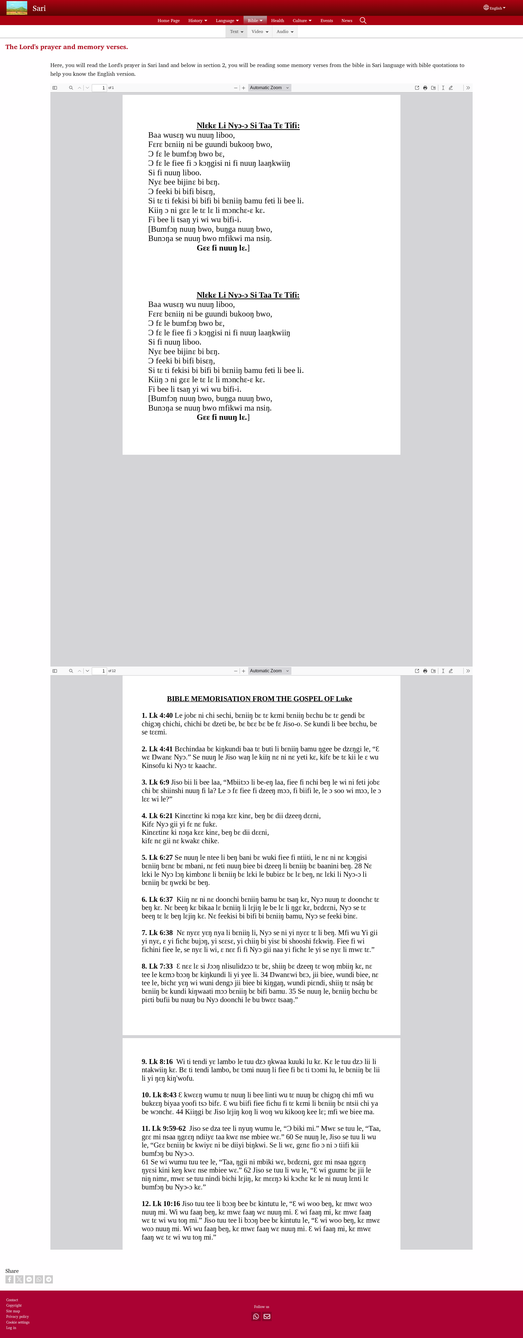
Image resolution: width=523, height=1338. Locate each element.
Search (363, 20)
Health (277, 20)
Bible (253, 20)
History (195, 20)
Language (225, 20)
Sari (39, 8)
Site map (13, 1311)
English (496, 7)
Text (234, 31)
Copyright (14, 1305)
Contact (12, 1299)
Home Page (169, 20)
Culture (300, 20)
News (347, 20)
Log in (11, 1327)
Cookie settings (17, 1322)
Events (327, 20)
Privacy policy (17, 1316)
